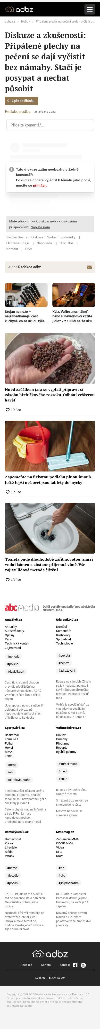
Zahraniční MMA (67, 839)
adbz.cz (10, 21)
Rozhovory (63, 635)
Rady (8, 639)
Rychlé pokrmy (66, 752)
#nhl (10, 772)
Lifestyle (11, 847)
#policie (12, 664)
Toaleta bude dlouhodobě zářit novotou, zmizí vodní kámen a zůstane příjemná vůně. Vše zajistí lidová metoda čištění (49, 565)
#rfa (61, 868)
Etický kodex (57, 977)
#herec (12, 868)
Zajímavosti (13, 648)
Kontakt (65, 964)
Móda (9, 852)
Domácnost (13, 839)
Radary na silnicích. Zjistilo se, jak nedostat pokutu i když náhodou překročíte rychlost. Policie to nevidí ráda (73, 690)
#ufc (61, 875)
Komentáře (63, 631)
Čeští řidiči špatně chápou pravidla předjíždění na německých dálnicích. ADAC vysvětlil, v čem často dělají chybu (23, 691)
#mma (11, 765)
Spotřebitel (63, 639)
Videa (60, 847)
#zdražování (66, 670)
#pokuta (64, 655)
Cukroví (61, 735)
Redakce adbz (18, 112)
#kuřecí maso (67, 764)
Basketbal (12, 735)
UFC (59, 852)
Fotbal (9, 743)
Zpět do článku (23, 101)
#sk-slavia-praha (18, 780)
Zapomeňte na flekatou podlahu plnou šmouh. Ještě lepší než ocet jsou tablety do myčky (48, 479)
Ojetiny (9, 635)
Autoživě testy (14, 631)
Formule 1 (11, 739)
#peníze (63, 663)
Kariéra (46, 964)
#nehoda (13, 656)
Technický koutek (17, 643)
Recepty (61, 747)
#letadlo (12, 875)
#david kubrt (15, 671)
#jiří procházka (68, 883)
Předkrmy (62, 743)
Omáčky (61, 739)
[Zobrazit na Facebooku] (75, 965)
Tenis (8, 756)
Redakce (26, 964)
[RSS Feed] (83, 965)
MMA (8, 752)
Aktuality (11, 626)
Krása (9, 843)
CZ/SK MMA (64, 843)
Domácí (61, 626)
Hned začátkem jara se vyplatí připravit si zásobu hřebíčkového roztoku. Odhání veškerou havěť (50, 395)
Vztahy (9, 856)
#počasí (12, 883)
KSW (59, 856)
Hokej (9, 747)
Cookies (40, 977)
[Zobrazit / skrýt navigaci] (89, 9)
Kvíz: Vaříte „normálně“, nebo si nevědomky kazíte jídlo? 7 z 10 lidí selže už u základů (72, 317)
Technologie (64, 643)
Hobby (25, 21)
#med (62, 771)
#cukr (62, 779)
